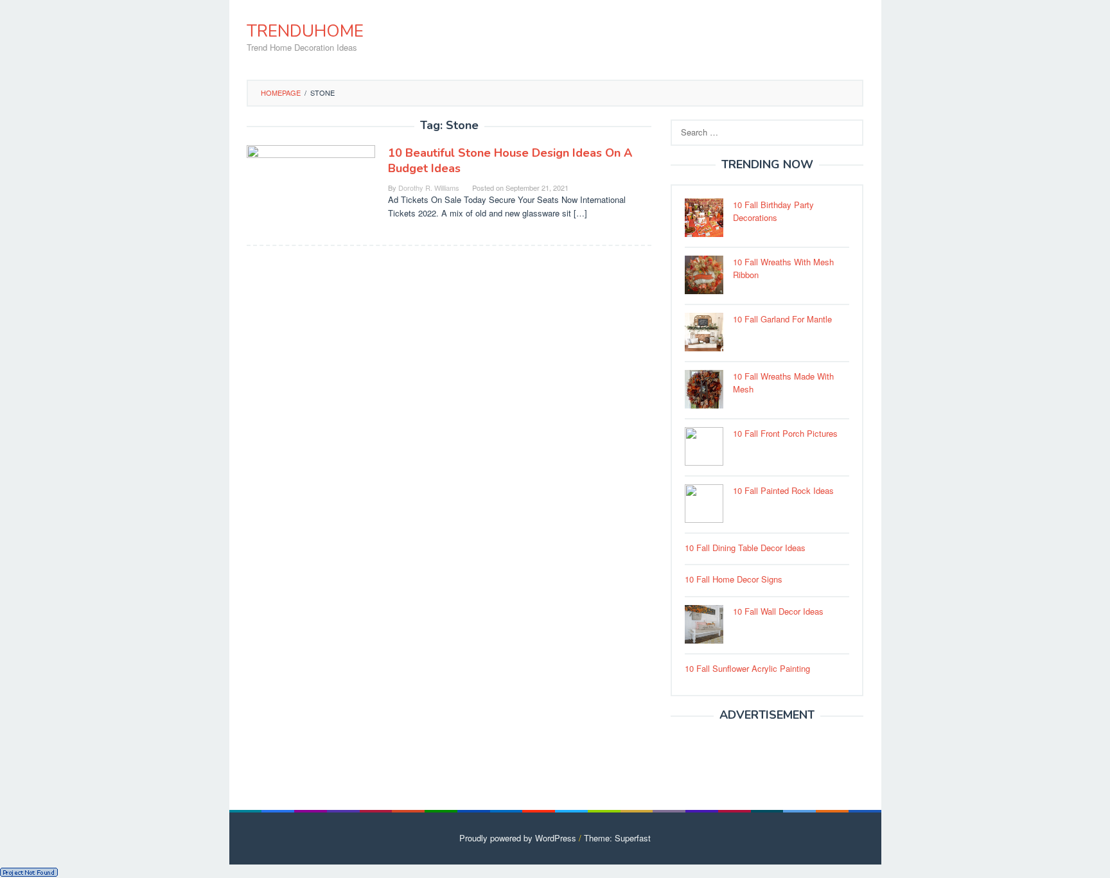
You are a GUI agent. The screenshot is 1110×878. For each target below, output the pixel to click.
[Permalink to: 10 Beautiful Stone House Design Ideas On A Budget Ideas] (311, 187)
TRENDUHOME (305, 31)
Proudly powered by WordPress (517, 838)
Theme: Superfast (617, 838)
